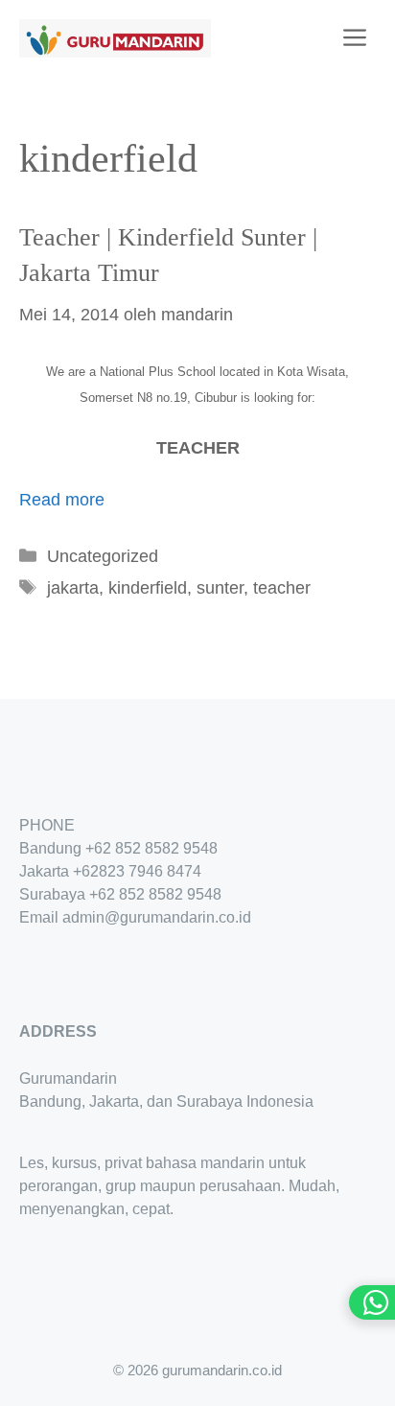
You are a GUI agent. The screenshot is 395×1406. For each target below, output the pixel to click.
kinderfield (147, 588)
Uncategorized (102, 556)
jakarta (73, 588)
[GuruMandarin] (115, 38)
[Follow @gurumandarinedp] (27, 974)
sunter (220, 588)
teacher (282, 588)
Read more (62, 499)
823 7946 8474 (150, 871)
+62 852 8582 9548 (151, 848)
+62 (86, 871)
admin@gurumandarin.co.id (156, 917)
